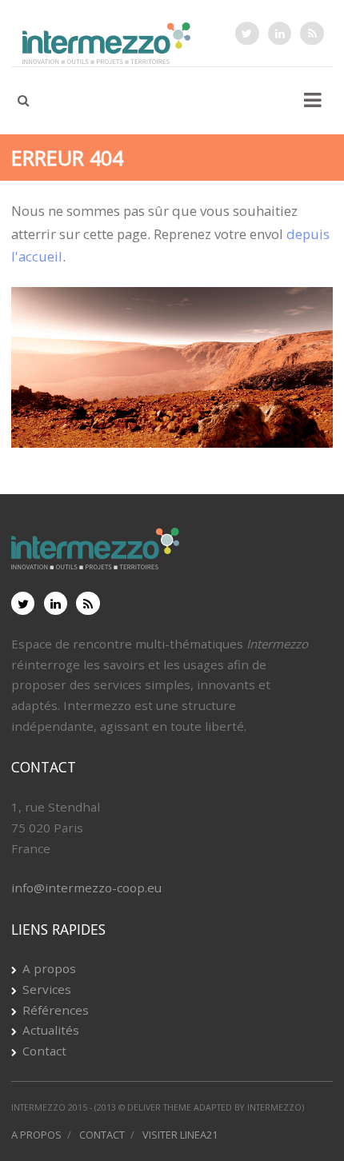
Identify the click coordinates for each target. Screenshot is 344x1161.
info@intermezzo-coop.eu (86, 888)
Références (55, 1010)
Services (46, 989)
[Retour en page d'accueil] (172, 379)
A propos (49, 968)
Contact (44, 1051)
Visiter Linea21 (180, 1134)
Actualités (50, 1030)
